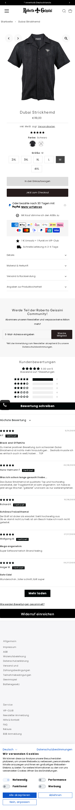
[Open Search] (64, 11)
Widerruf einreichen (37, 614)
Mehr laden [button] (38, 593)
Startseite (7, 21)
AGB (5, 651)
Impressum (9, 647)
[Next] (18, 38)
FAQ (5, 724)
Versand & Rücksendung (21, 276)
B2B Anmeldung (12, 734)
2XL (14, 159)
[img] (7, 430)
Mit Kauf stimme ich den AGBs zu (40, 215)
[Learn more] (65, 205)
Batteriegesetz (11, 684)
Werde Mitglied (62, 334)
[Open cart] (70, 11)
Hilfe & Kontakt (11, 719)
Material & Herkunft (17, 265)
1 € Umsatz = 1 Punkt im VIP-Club (40, 240)
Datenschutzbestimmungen (54, 749)
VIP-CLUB (8, 710)
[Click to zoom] (66, 38)
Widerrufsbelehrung (14, 656)
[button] (37, 132)
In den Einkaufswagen (37, 181)
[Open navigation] (10, 10)
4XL (36, 168)
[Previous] (9, 38)
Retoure (7, 729)
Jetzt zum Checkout (37, 192)
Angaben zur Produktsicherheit (24, 286)
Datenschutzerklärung (16, 661)
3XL (26, 159)
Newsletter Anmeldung (16, 715)
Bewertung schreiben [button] (38, 406)
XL (37, 159)
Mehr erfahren (31, 207)
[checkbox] (6, 780)
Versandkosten (46, 126)
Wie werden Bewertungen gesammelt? (22, 604)
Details (11, 255)
